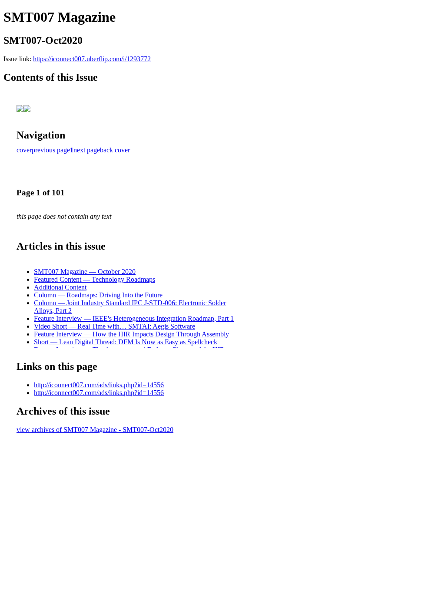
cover (24, 150)
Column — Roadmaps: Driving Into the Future (98, 295)
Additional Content (60, 287)
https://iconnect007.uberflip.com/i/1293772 (92, 59)
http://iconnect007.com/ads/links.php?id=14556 (99, 385)
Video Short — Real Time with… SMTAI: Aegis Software (114, 326)
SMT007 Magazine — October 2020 (85, 271)
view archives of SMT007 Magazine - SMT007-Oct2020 (95, 429)
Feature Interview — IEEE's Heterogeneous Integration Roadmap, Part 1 (134, 318)
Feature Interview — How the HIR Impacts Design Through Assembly (131, 334)
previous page (51, 150)
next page (86, 150)
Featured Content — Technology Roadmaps (94, 279)
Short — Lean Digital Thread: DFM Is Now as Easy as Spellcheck (125, 342)
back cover (115, 150)
